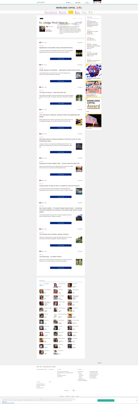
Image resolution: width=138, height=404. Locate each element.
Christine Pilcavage (76, 320)
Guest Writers (46, 283)
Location (38, 386)
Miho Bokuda (60, 344)
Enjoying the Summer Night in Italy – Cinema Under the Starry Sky (59, 163)
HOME (38, 366)
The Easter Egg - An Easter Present (50, 256)
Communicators (63, 12)
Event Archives (59, 376)
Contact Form (66, 390)
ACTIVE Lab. (81, 374)
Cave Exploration (90, 38)
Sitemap (77, 396)
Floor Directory (80, 371)
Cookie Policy (67, 396)
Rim (73, 314)
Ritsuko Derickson (61, 338)
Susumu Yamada (75, 301)
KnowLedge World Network (47, 366)
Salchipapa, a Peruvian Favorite (93, 60)
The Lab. (79, 372)
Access (91, 12)
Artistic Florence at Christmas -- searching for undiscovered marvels (59, 70)
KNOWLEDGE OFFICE (93, 375)
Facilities (78, 12)
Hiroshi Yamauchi (47, 338)
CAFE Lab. (80, 376)
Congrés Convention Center (94, 374)
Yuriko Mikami (46, 295)
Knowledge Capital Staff (62, 314)
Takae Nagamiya (47, 332)
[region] (69, 400)
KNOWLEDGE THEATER (94, 371)
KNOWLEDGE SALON (81, 379)
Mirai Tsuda (60, 326)
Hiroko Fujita (60, 289)
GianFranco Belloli (61, 301)
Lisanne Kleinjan (61, 320)
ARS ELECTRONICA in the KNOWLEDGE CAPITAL (65, 372)
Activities (71, 12)
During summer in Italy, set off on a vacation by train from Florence (59, 185)
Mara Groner (46, 320)
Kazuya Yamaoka (76, 326)
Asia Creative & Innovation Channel (63, 371)
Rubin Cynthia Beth (47, 344)
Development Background (41, 385)
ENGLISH (80, 18)
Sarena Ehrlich (61, 332)
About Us (84, 12)
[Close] (136, 400)
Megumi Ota (75, 283)
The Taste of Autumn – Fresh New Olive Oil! (52, 92)
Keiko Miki (46, 314)
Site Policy (72, 396)
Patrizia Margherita (47, 289)
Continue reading (61, 58)
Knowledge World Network (61, 375)
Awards (58, 374)
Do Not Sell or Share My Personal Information (106, 400)
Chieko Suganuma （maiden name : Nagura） (76, 296)
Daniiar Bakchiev (61, 295)
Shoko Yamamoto (76, 289)
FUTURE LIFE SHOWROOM (82, 380)
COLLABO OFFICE (93, 376)
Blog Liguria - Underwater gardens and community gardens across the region (93, 46)
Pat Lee (74, 344)
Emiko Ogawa (60, 350)
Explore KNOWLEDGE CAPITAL (51, 12)
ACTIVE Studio (81, 375)
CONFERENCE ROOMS (94, 372)
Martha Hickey (47, 326)
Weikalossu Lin (46, 350)
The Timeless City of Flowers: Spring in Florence (54, 234)
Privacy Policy (62, 396)
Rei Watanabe (75, 338)
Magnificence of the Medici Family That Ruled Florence (56, 47)
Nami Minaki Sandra (61, 283)
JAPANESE (75, 18)
